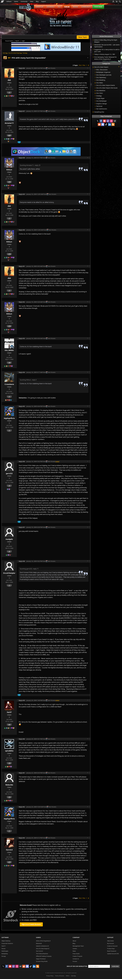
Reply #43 (22, 838)
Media (75, 7)
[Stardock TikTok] (106, 124)
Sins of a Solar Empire (14, 53)
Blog (37, 1)
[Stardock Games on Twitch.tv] (108, 121)
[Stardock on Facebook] (101, 121)
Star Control (39, 951)
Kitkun (9, 169)
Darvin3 (9, 850)
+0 (9, 551)
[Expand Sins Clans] (95, 93)
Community (24, 1)
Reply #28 (22, 158)
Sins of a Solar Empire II (42, 948)
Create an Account (112, 946)
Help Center (110, 941)
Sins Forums (51, 68)
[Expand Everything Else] (93, 111)
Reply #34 (22, 372)
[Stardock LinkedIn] (109, 124)
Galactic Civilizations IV (42, 946)
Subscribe (115, 966)
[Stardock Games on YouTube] (104, 121)
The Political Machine (42, 953)
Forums (75, 961)
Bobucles (9, 785)
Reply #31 (22, 266)
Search (17, 41)
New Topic (82, 37)
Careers (75, 948)
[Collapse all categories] (119, 67)
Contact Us (76, 959)
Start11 (4, 946)
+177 (9, 862)
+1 (9, 430)
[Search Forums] (119, 1)
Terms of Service (59, 976)
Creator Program (77, 956)
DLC (59, 7)
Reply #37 (22, 527)
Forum (67, 7)
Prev (84, 65)
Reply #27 (22, 111)
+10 (9, 362)
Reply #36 (22, 461)
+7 (9, 92)
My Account (110, 943)
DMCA (67, 976)
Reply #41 (22, 773)
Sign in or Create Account (31, 924)
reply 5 (34, 380)
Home (4, 53)
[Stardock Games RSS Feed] (113, 124)
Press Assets (76, 953)
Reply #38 (22, 561)
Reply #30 (22, 230)
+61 (9, 724)
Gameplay (39, 7)
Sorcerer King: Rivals (41, 961)
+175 (9, 182)
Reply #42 (22, 807)
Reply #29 (22, 194)
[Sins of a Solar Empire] (61, 19)
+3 (9, 485)
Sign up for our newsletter (77, 966)
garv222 (9, 473)
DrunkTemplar (9, 573)
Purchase (98, 7)
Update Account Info (113, 953)
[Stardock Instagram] (111, 121)
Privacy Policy (49, 976)
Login (23, 41)
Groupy (4, 956)
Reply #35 (22, 406)
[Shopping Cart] (116, 1)
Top (87, 68)
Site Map (73, 976)
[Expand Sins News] (95, 82)
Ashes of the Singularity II (43, 941)
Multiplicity (5, 953)
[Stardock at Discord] (102, 124)
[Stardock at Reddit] (99, 124)
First (80, 65)
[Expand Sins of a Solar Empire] (93, 67)
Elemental (39, 943)
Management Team (78, 946)
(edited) (57, 461)
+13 (9, 797)
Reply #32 (22, 302)
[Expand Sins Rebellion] (95, 90)
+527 (9, 135)
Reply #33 (22, 338)
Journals (50, 7)
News (31, 1)
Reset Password (111, 951)
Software (8, 1)
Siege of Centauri (41, 959)
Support (43, 1)
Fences (3, 948)
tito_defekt (9, 350)
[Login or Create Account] (113, 1)
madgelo (9, 539)
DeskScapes (5, 951)
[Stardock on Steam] (114, 121)
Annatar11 (9, 123)
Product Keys (111, 948)
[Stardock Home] (2, 1)
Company (76, 937)
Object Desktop (6, 941)
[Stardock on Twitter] (97, 121)
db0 (9, 80)
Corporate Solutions (7, 943)
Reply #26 (22, 68)
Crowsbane (9, 384)
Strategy (24, 53)
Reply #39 (22, 700)
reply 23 (37, 165)
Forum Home (9, 41)
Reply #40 (22, 739)
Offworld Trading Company (43, 956)
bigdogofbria (9, 418)
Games (16, 1)
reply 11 (36, 569)
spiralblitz (9, 751)
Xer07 (9, 712)
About (74, 941)
